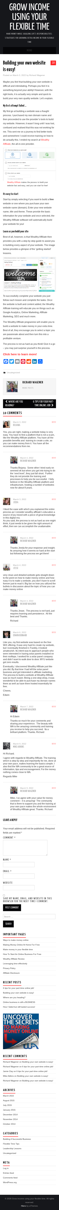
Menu (29, 50)
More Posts (28, 388)
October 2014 (9, 1124)
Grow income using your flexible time (29, 17)
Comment (9, 837)
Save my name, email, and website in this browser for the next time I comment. (27, 900)
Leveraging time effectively (15, 963)
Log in (6, 1168)
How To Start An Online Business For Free (22, 954)
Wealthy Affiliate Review (13, 959)
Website (8, 883)
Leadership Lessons (12, 1148)
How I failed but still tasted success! (19, 1007)
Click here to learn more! (20, 354)
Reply (54, 422)
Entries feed (8, 1173)
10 (53, 62)
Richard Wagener (37, 75)
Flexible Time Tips (11, 1144)
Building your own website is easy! (18, 993)
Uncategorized (13, 372)
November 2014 (10, 1119)
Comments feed (10, 1178)
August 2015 (8, 1100)
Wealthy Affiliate (14, 182)
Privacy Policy (9, 968)
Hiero (23, 1206)
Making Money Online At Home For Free (21, 945)
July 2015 (7, 1105)
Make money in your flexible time (18, 949)
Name (7, 860)
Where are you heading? (14, 403)
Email (7, 871)
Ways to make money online (15, 940)
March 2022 (8, 1096)
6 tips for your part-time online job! (43, 403)
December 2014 (10, 1114)
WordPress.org (10, 1182)
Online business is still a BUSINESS (19, 1002)
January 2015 (9, 1110)
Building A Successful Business (17, 1139)
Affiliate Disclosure (11, 973)
